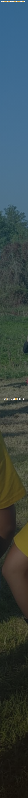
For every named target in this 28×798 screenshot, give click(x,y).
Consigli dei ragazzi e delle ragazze (13, 1)
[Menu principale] (26, 4)
